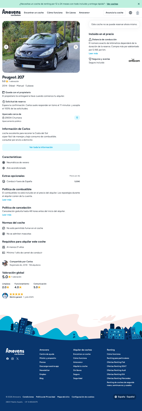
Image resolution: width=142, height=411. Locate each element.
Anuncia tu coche (114, 12)
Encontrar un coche (34, 12)
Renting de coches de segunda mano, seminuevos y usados (120, 383)
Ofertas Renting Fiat (116, 362)
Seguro (76, 374)
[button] (138, 4)
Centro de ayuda (47, 354)
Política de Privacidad (45, 397)
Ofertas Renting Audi (116, 370)
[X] (17, 358)
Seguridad (77, 378)
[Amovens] (11, 13)
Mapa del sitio (63, 397)
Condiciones (28, 397)
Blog (41, 378)
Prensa (42, 362)
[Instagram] (12, 358)
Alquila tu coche (80, 366)
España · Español (126, 396)
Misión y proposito (48, 358)
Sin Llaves (71, 12)
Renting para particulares (118, 358)
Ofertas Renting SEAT (116, 366)
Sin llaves (77, 370)
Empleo (43, 374)
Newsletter (45, 370)
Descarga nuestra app (49, 366)
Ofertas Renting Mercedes (118, 378)
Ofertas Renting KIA (116, 374)
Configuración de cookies (83, 397)
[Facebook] (7, 358)
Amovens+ (84, 12)
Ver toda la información (41, 147)
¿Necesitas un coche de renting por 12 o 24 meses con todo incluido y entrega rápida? (69, 4)
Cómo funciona (54, 12)
